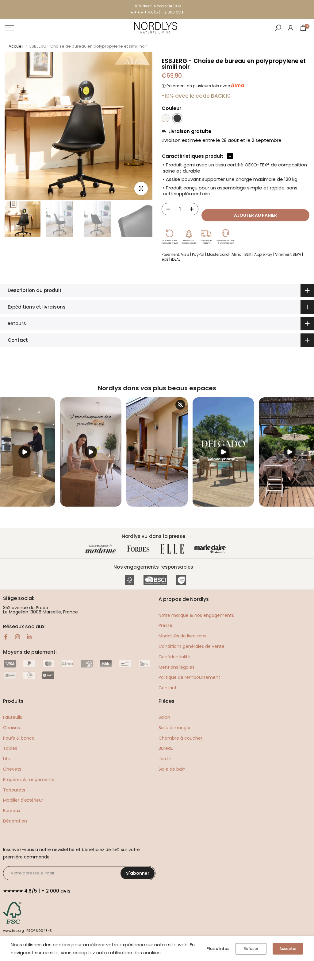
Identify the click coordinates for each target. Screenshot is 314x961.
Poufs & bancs (18, 738)
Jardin (165, 759)
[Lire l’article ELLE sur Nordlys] (173, 549)
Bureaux (11, 810)
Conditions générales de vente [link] (191, 646)
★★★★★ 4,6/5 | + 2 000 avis (157, 12)
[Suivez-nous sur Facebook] (6, 636)
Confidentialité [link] (174, 657)
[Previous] (14, 126)
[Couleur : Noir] (177, 118)
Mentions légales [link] (176, 667)
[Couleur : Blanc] (166, 118)
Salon (164, 717)
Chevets (12, 769)
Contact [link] (168, 688)
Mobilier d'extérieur (23, 800)
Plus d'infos (217, 948)
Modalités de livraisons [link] (182, 636)
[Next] (142, 126)
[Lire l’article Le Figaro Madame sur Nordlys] (102, 549)
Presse (165, 625)
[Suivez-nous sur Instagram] (17, 636)
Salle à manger (175, 728)
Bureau (166, 748)
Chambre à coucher (180, 738)
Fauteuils (12, 717)
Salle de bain (172, 769)
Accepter (288, 948)
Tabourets (14, 790)
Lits (6, 759)
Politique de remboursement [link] (189, 677)
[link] (290, 27)
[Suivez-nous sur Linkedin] (29, 636)
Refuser (251, 948)
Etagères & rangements (28, 779)
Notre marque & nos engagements (196, 615)
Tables (10, 748)
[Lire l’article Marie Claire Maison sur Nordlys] (211, 549)
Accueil (16, 46)
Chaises (11, 728)
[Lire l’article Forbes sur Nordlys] (139, 549)
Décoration (15, 821)
